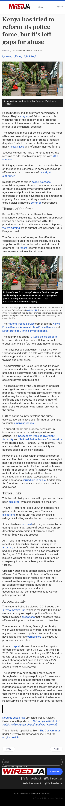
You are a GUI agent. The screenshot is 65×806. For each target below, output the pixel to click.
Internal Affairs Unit (13, 610)
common (36, 203)
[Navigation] (3, 6)
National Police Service (21, 324)
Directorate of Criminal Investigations (24, 331)
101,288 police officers (43, 337)
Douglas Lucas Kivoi (14, 718)
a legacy (25, 116)
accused (27, 524)
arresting (7, 548)
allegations (8, 515)
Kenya (18, 56)
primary (7, 56)
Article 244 (32, 310)
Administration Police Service (37, 327)
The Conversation (50, 731)
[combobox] (40, 7)
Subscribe (54, 771)
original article (10, 737)
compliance (34, 637)
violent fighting (11, 228)
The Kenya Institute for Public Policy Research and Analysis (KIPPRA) (30, 723)
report (23, 248)
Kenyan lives (16, 147)
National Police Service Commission (40, 439)
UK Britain (30, 56)
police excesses (41, 182)
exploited (14, 502)
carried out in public (34, 480)
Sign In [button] (60, 6)
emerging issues (24, 423)
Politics (5, 50)
